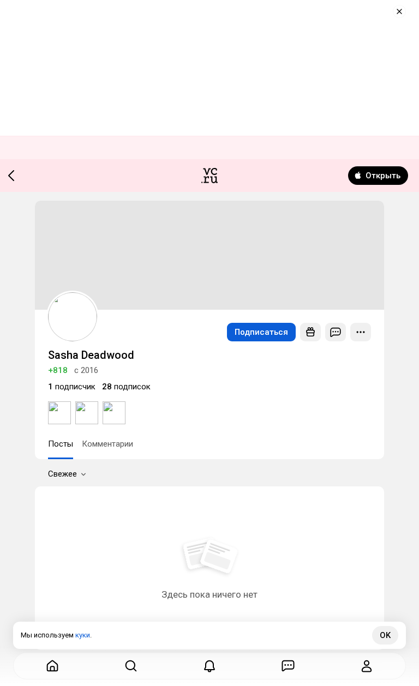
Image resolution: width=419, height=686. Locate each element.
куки (82, 635)
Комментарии (107, 444)
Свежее (62, 474)
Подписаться (261, 332)
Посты (60, 444)
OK (385, 635)
